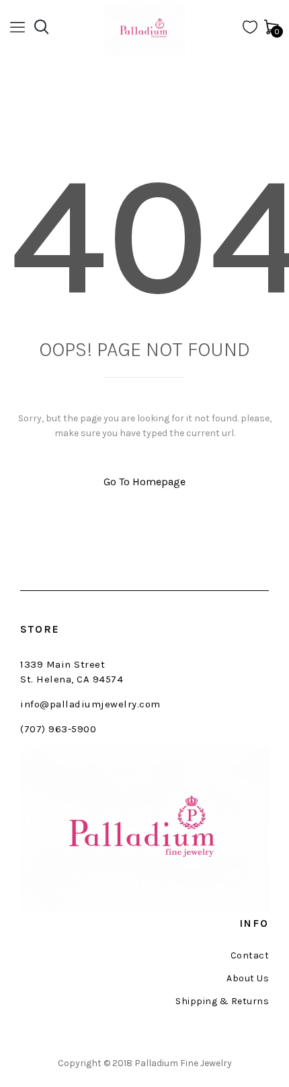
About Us (247, 978)
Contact (250, 955)
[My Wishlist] (250, 30)
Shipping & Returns (222, 1001)
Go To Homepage (144, 481)
